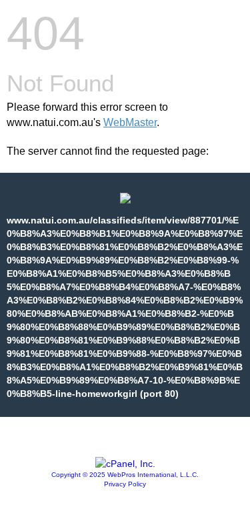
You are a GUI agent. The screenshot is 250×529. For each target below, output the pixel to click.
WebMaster (130, 122)
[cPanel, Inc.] (125, 463)
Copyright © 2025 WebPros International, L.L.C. (125, 474)
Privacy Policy (125, 484)
